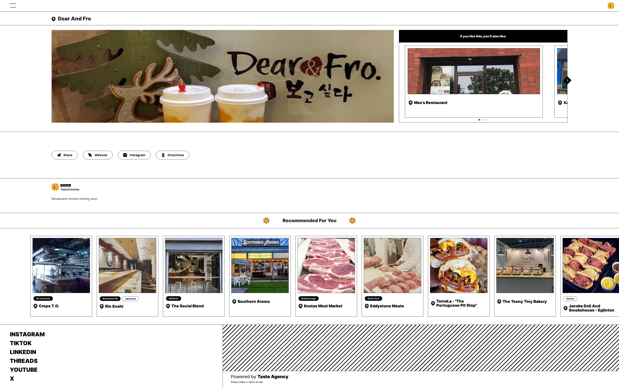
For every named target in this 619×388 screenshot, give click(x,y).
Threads (24, 361)
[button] (567, 80)
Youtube (24, 369)
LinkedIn (23, 352)
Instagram (27, 334)
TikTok (21, 343)
